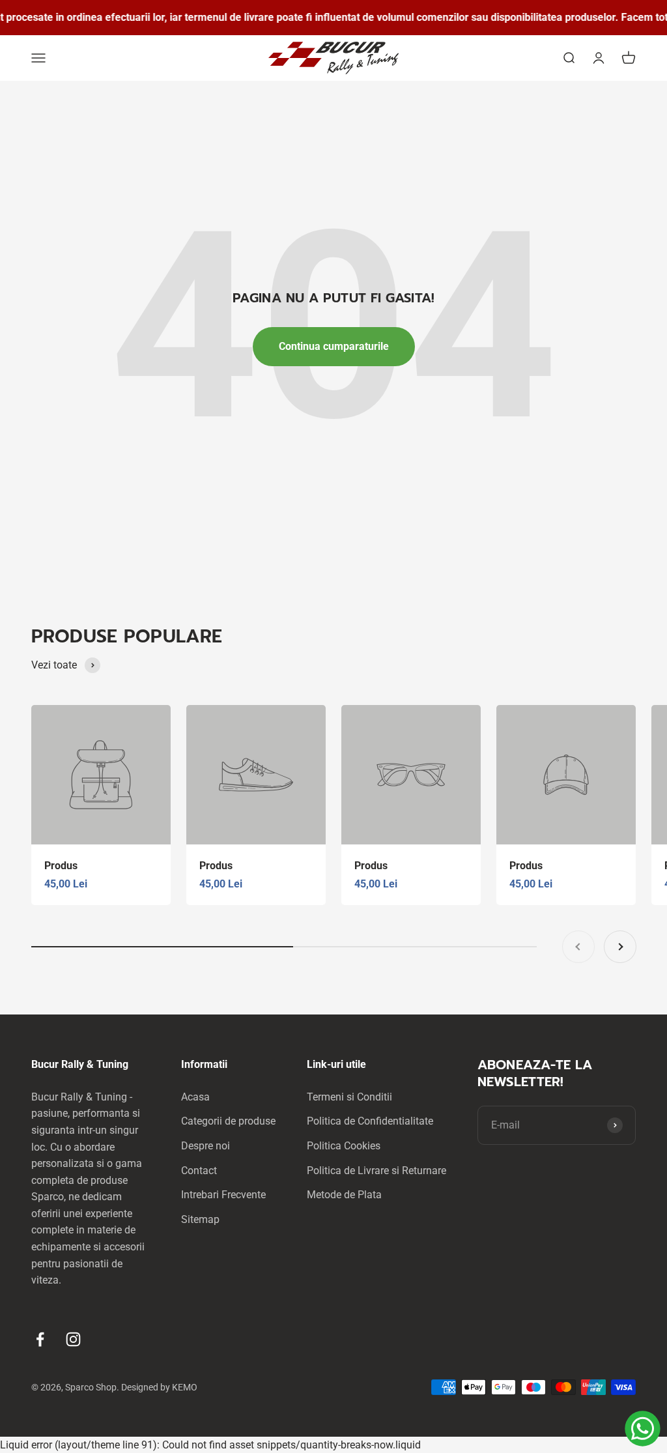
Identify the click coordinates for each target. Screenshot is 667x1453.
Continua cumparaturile (334, 346)
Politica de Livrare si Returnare (376, 1170)
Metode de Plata (344, 1194)
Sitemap (200, 1219)
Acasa (195, 1097)
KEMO (184, 1387)
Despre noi (205, 1146)
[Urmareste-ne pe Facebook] (40, 1339)
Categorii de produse (228, 1121)
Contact (199, 1170)
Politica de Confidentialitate (370, 1121)
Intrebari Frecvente (223, 1194)
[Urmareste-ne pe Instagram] (73, 1339)
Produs (61, 865)
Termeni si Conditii (349, 1097)
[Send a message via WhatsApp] (642, 1428)
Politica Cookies (343, 1146)
